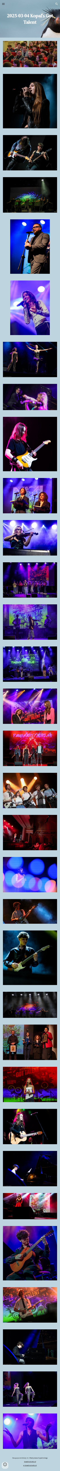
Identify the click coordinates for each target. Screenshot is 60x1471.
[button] (3, 4)
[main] (30, 18)
